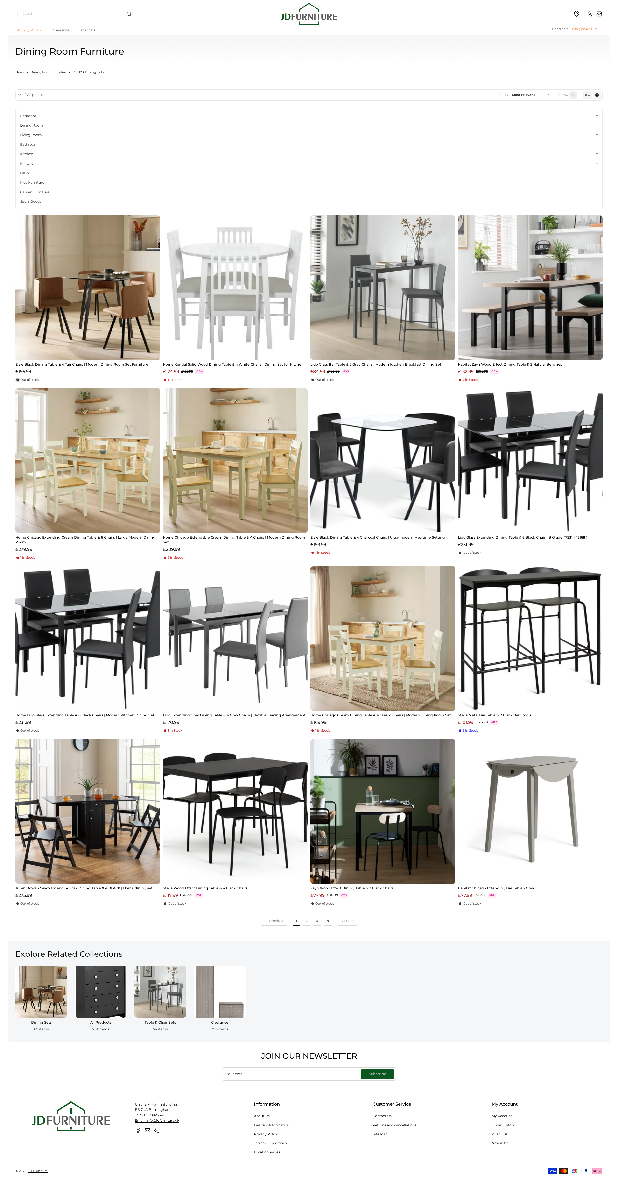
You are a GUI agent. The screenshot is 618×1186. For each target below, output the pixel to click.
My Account (502, 1116)
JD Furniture (38, 1171)
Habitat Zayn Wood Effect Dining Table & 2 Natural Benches (510, 364)
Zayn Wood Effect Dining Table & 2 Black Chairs (351, 888)
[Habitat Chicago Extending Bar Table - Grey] (530, 811)
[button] (576, 14)
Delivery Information (271, 1125)
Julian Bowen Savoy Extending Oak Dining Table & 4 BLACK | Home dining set (84, 888)
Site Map (380, 1134)
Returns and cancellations (394, 1125)
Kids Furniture (32, 182)
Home (20, 72)
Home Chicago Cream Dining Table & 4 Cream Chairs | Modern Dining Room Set (380, 715)
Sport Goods (30, 201)
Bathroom (29, 144)
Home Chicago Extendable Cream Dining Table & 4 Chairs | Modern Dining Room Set (234, 539)
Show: (563, 95)
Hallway (26, 163)
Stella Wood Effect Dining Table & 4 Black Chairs (205, 888)
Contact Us (382, 1116)
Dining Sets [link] (41, 1022)
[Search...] (129, 14)
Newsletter (501, 1143)
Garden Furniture (34, 192)
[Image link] (41, 1000)
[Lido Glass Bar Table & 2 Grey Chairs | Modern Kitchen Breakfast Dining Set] (382, 287)
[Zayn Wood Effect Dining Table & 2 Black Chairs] (382, 811)
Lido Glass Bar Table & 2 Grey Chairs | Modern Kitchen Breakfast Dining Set (375, 364)
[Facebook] (138, 1130)
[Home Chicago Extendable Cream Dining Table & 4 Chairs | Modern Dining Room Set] (235, 460)
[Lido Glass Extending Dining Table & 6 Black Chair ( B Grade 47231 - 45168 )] (530, 460)
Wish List (499, 1134)
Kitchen (26, 154)
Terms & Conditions (270, 1143)
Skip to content (7, 37)
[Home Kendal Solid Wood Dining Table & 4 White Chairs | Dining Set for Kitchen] (235, 287)
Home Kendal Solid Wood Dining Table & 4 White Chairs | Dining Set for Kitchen (233, 364)
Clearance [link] (219, 1022)
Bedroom (28, 116)
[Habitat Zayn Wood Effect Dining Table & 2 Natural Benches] (530, 287)
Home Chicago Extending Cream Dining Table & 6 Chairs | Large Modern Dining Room (85, 539)
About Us (262, 1116)
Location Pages (267, 1152)
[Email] (147, 1130)
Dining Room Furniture (48, 72)
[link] (274, 920)
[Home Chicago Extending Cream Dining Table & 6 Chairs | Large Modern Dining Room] (87, 460)
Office (25, 173)
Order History (503, 1125)
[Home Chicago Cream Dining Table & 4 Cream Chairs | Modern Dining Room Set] (382, 638)
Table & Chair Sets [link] (160, 1022)
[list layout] (587, 95)
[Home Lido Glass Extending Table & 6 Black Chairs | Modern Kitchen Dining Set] (87, 638)
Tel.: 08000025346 (150, 1115)
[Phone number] (157, 1130)
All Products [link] (100, 1022)
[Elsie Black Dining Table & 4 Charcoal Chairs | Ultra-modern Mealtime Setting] (382, 460)
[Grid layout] (597, 95)
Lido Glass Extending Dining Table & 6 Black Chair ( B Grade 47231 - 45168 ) (522, 537)
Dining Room (31, 125)
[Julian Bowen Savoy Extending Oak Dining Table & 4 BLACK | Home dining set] (87, 811)
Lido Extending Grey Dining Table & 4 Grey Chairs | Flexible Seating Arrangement (234, 715)
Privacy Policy (266, 1134)
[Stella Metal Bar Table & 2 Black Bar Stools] (530, 638)
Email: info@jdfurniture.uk (157, 1120)
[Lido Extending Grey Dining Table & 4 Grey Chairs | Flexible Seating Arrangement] (235, 638)
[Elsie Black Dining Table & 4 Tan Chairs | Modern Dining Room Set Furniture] (87, 287)
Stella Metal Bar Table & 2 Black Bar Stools (494, 715)
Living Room (31, 135)
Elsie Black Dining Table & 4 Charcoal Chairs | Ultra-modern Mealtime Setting (377, 537)
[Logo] (309, 13)
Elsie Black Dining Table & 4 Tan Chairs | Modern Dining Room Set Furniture (81, 364)
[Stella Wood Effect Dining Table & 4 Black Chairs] (235, 811)
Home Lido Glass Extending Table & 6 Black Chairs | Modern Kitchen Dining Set (84, 715)
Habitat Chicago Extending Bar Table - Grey (496, 888)
